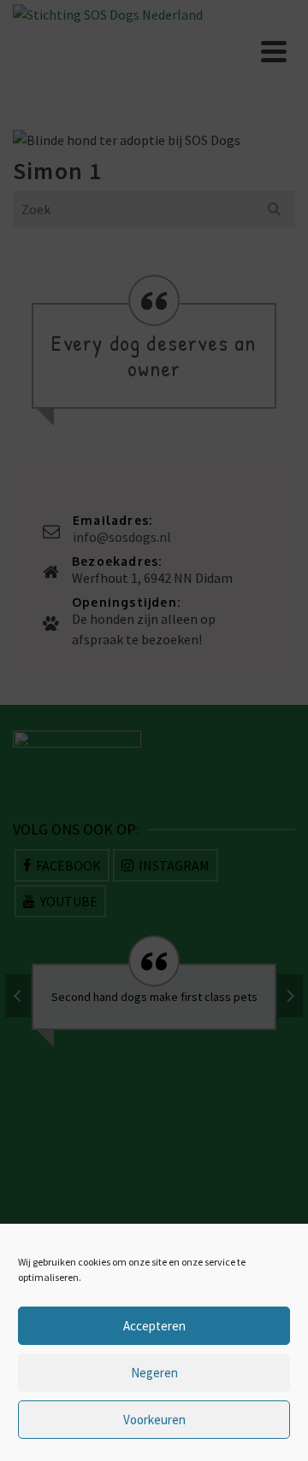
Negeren (154, 1373)
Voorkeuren (154, 1420)
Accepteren (154, 1326)
